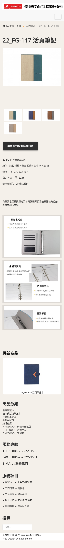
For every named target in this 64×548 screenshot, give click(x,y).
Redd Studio (25, 538)
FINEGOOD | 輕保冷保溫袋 (16, 426)
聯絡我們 (23, 183)
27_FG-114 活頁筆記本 (32, 392)
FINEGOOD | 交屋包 (13, 433)
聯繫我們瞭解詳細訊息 (20, 146)
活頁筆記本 (8, 410)
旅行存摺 (7, 423)
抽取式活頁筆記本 (11, 413)
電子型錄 (19, 177)
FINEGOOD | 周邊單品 (14, 429)
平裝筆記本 (8, 420)
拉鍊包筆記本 (9, 416)
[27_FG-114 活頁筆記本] (32, 374)
